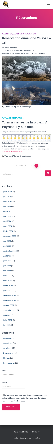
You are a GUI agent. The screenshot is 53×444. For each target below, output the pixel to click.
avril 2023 (7, 246)
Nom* (4, 370)
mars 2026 (7, 201)
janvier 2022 (8, 290)
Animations (7, 338)
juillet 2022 (7, 261)
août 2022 (7, 256)
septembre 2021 (10, 310)
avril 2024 (7, 221)
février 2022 (8, 285)
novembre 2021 (9, 300)
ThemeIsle (35, 438)
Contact (35, 432)
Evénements (18, 34)
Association (7, 34)
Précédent (22, 166)
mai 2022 (7, 271)
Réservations (30, 34)
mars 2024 (7, 226)
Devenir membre (21, 432)
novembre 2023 (9, 236)
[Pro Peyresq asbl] (6, 4)
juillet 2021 (7, 320)
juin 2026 (7, 196)
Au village (6, 118)
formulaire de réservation (12, 152)
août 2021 (7, 315)
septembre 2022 (10, 251)
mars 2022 (7, 281)
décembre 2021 (9, 295)
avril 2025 (7, 211)
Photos (6, 358)
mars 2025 (7, 216)
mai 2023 (7, 241)
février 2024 (8, 231)
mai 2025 (7, 206)
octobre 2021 (8, 305)
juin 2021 (7, 325)
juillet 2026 (7, 192)
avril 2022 (7, 276)
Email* (4, 383)
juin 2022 (7, 266)
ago (25, 107)
